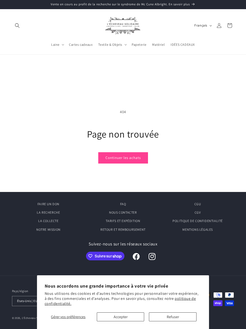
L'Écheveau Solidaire (35, 318)
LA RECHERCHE (48, 212)
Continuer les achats (123, 157)
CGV (198, 212)
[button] (17, 25)
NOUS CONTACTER (123, 212)
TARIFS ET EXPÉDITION (123, 221)
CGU (197, 204)
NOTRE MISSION (48, 229)
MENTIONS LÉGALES (197, 229)
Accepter (121, 316)
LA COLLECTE (48, 221)
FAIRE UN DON (48, 204)
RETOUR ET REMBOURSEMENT (123, 229)
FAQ (123, 204)
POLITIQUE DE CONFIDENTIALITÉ (197, 221)
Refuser (173, 316)
